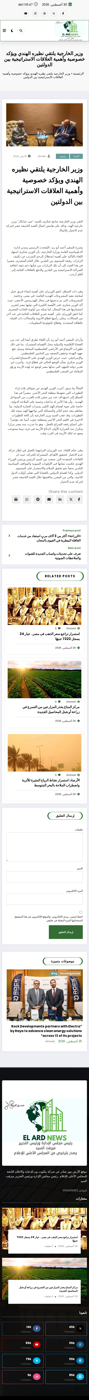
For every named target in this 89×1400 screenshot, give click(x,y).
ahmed (42, 156)
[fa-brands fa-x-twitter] (54, 13)
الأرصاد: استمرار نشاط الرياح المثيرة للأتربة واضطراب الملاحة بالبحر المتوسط (51, 783)
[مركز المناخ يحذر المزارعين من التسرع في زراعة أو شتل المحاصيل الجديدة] (44, 679)
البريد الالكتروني (74, 891)
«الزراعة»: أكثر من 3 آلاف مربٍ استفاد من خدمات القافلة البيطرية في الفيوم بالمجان (49, 538)
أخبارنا (76, 156)
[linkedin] (60, 499)
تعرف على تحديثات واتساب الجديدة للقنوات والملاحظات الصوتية (53, 555)
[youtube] (26, 13)
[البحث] (21, 30)
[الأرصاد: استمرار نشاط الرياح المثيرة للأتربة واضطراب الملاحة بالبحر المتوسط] (44, 752)
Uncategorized (70, 973)
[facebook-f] (63, 13)
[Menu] (4, 30)
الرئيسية (78, 73)
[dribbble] (44, 13)
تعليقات (79, 829)
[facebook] (79, 499)
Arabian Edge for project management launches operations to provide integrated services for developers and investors (46, 1030)
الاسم (80, 868)
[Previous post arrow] (9, 535)
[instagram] (35, 13)
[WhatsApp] (27, 499)
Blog (54, 973)
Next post (74, 548)
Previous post (72, 530)
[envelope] (49, 499)
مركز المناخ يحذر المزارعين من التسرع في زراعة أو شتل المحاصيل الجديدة (51, 709)
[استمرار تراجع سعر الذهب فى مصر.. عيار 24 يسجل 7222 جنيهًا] (44, 606)
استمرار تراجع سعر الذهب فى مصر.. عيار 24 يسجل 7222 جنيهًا (50, 636)
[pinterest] (38, 499)
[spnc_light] (12, 31)
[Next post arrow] (9, 555)
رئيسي (63, 156)
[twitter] (71, 499)
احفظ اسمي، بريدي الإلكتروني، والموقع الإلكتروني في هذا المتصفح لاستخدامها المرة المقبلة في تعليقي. (48, 918)
